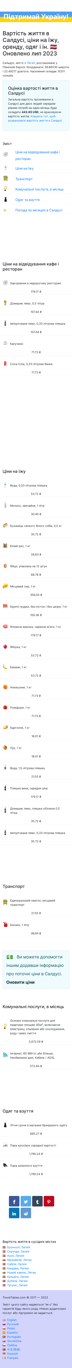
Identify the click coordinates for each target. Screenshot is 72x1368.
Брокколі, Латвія (18, 1247)
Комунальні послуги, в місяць (39, 189)
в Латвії (29, 63)
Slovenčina (13, 1341)
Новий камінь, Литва (21, 1272)
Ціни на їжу (24, 168)
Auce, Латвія (15, 1255)
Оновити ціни (20, 982)
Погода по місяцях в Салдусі (38, 210)
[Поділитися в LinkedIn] (14, 1213)
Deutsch (12, 1353)
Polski (10, 1328)
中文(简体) (13, 1349)
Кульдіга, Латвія (18, 1276)
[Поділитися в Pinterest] (49, 1201)
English (11, 1320)
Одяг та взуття (27, 200)
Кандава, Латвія (18, 1268)
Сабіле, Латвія (17, 1264)
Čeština (11, 1345)
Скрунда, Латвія (18, 1251)
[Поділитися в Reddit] (26, 1213)
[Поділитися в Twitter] (26, 1201)
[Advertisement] (36, 241)
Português (13, 1337)
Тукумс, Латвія (17, 1285)
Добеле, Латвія (17, 1281)
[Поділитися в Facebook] (14, 1201)
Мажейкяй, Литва (19, 1260)
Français (12, 1358)
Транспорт (24, 179)
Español (12, 1332)
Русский (12, 1324)
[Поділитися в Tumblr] (37, 1201)
